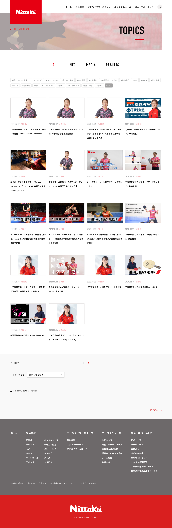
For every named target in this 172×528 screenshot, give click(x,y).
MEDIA (91, 65)
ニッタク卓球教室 (139, 462)
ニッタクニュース (122, 6)
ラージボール (32, 458)
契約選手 (71, 440)
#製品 (114, 80)
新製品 (29, 440)
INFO (72, 65)
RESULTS (112, 65)
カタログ (48, 462)
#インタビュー (73, 85)
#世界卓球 (155, 80)
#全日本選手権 (67, 80)
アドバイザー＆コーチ (77, 449)
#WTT (135, 80)
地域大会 (106, 462)
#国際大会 (26, 85)
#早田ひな (38, 80)
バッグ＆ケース (51, 440)
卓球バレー (136, 449)
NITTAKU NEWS (21, 29)
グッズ (47, 458)
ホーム (68, 6)
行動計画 (42, 483)
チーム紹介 (107, 458)
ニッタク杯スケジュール (142, 466)
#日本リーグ (88, 85)
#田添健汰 (93, 80)
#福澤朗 (144, 80)
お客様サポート (17, 483)
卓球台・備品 (50, 444)
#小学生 (61, 85)
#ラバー (15, 85)
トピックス (107, 440)
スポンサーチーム (75, 444)
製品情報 (80, 6)
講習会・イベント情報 (112, 453)
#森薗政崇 (125, 80)
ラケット (30, 444)
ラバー (29, 449)
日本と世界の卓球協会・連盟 (144, 471)
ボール (29, 453)
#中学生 (100, 85)
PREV (16, 363)
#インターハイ (48, 85)
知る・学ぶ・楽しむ (144, 6)
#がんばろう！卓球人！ (21, 80)
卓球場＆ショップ (139, 458)
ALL (55, 65)
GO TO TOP (154, 410)
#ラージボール (52, 80)
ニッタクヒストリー (87, 483)
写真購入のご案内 (110, 449)
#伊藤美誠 (105, 80)
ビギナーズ (136, 440)
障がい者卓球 (137, 453)
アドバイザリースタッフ (99, 6)
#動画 (36, 85)
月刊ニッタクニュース (112, 444)
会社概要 (31, 483)
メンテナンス (50, 449)
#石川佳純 (81, 80)
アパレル (30, 462)
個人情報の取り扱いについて (62, 483)
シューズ (48, 453)
